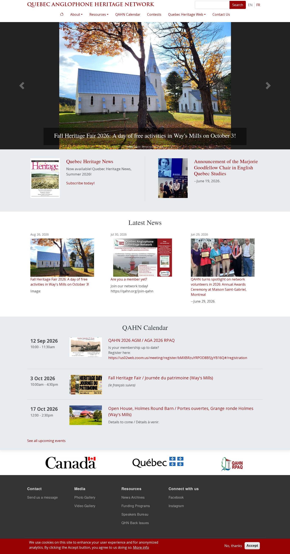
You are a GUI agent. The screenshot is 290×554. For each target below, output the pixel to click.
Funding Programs (135, 505)
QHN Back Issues (135, 522)
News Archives (133, 497)
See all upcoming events (46, 440)
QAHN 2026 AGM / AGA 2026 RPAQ (141, 340)
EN (250, 5)
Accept (252, 545)
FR (258, 5)
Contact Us (221, 14)
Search (237, 5)
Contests (154, 14)
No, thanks (233, 545)
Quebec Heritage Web (185, 14)
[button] (22, 85)
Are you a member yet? (129, 279)
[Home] (91, 4)
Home (62, 14)
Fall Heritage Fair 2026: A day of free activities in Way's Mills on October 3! (145, 135)
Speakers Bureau (134, 514)
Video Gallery (85, 505)
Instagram (176, 505)
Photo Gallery (85, 497)
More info (141, 547)
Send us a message (42, 497)
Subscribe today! (80, 183)
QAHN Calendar (127, 14)
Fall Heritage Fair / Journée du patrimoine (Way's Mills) (160, 378)
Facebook (176, 497)
